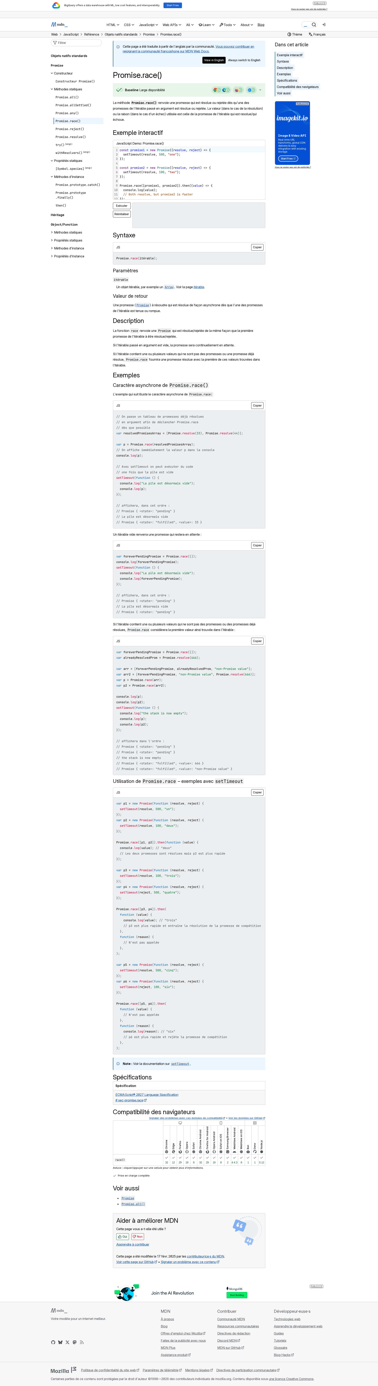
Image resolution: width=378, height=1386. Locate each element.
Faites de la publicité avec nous (183, 1341)
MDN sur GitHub (229, 1348)
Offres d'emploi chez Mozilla (181, 1333)
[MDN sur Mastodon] (74, 1342)
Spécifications (287, 80)
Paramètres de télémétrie (160, 1370)
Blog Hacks (282, 1355)
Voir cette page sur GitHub (135, 1262)
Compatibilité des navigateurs (298, 87)
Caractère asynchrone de (160, 385)
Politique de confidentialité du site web (108, 1370)
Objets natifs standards (69, 56)
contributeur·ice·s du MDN (205, 1256)
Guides (279, 1333)
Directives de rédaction (233, 1333)
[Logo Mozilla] (63, 1370)
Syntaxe (283, 61)
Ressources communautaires (238, 1326)
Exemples (284, 74)
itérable (199, 287)
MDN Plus (168, 1348)
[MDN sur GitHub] (53, 1342)
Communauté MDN (231, 1319)
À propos (167, 1319)
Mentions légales (197, 1370)
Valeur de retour (130, 296)
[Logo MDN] (59, 1310)
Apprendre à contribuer (132, 1244)
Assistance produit (174, 1355)
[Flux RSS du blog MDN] (81, 1342)
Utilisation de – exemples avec (178, 781)
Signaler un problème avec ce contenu (188, 1262)
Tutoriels (280, 1341)
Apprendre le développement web (298, 1326)
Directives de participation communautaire (246, 1370)
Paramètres (125, 270)
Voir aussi (283, 93)
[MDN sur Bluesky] (60, 1342)
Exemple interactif (290, 55)
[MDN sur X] (67, 1342)
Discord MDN (227, 1341)
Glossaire (280, 1348)
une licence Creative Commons (291, 1379)
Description (285, 68)
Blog (261, 25)
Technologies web (287, 1319)
